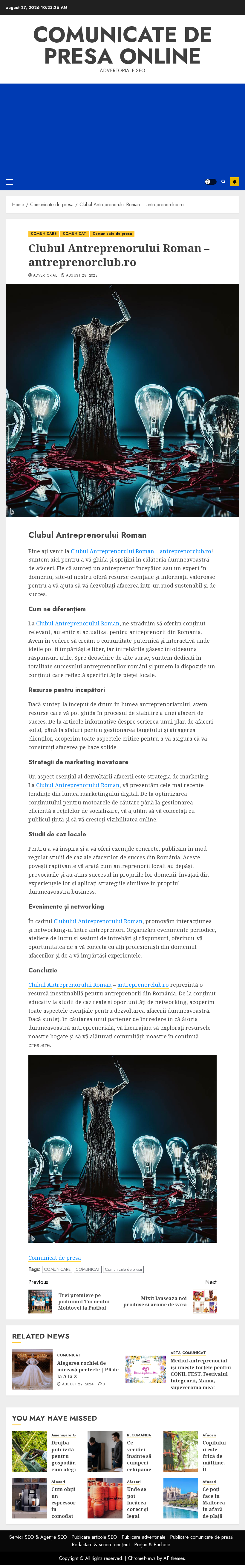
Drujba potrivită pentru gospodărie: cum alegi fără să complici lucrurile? (66, 1466)
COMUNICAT (74, 233)
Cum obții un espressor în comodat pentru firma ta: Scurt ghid (63, 1516)
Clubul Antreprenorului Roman (112, 551)
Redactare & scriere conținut (101, 1544)
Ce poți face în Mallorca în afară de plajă (214, 1502)
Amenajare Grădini (68, 1435)
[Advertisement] (122, 128)
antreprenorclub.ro (185, 551)
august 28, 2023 (81, 275)
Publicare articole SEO (94, 1537)
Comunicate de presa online (122, 45)
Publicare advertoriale (144, 1537)
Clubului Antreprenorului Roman (98, 921)
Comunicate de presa (112, 233)
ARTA (176, 1353)
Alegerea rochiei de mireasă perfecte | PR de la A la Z (88, 1370)
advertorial (45, 275)
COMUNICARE (43, 233)
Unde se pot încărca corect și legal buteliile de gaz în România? (139, 1512)
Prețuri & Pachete (152, 1544)
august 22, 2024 (78, 1384)
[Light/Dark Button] (211, 182)
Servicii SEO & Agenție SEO (38, 1537)
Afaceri (209, 1435)
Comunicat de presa (54, 1257)
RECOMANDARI (141, 1435)
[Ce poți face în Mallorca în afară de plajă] (180, 1498)
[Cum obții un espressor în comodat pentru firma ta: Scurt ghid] (29, 1498)
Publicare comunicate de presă (201, 1537)
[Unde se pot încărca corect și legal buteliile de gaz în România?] (105, 1498)
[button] (9, 181)
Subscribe (234, 181)
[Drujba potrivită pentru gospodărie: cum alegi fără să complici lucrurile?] (29, 1451)
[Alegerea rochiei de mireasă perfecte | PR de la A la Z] (32, 1369)
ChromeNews (142, 1558)
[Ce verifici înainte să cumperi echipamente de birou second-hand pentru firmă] (105, 1451)
